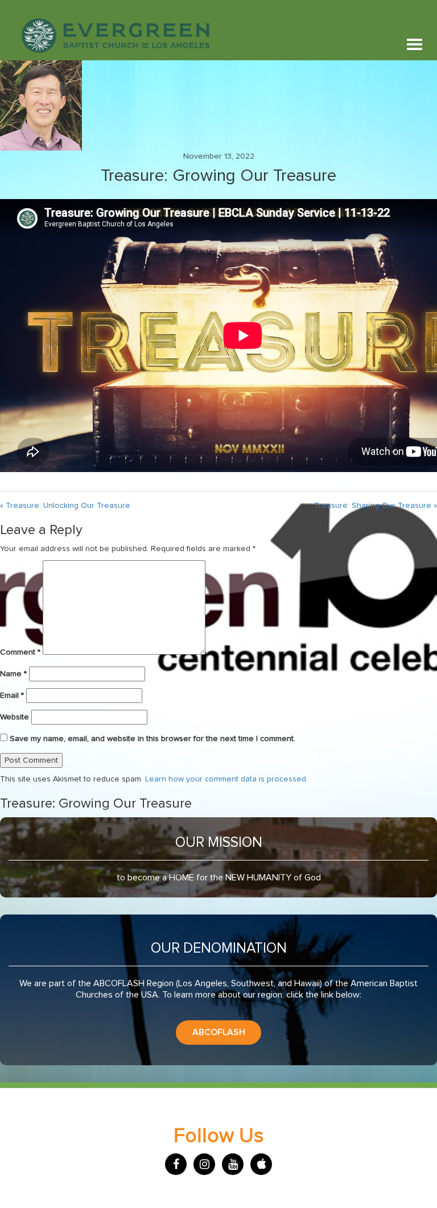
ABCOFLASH (218, 1032)
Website (14, 717)
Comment (20, 652)
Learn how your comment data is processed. (226, 779)
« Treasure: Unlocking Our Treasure (65, 506)
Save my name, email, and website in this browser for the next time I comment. (152, 739)
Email (12, 696)
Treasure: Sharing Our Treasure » (375, 506)
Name (13, 674)
